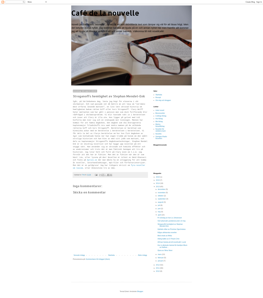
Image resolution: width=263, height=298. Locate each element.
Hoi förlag (159, 119)
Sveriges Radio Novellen (161, 137)
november (162, 193)
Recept (158, 97)
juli (159, 205)
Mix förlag (159, 121)
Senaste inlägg (79, 255)
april (159, 215)
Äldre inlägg (142, 255)
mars (160, 254)
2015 (158, 180)
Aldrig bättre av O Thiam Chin (168, 239)
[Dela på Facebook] (108, 175)
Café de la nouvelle (105, 12)
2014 (158, 183)
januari (160, 261)
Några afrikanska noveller (167, 232)
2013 (158, 187)
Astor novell (159, 110)
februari (161, 258)
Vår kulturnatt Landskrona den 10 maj (171, 221)
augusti (161, 202)
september (162, 199)
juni (159, 209)
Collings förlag (160, 116)
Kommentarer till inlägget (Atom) (98, 259)
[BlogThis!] (103, 175)
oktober (161, 196)
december (162, 189)
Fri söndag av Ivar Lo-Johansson (170, 218)
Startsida (111, 255)
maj (159, 212)
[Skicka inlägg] (96, 175)
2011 (158, 268)
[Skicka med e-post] (100, 175)
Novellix (158, 134)
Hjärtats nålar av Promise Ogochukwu (172, 229)
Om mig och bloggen (163, 100)
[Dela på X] (105, 175)
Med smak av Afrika (165, 236)
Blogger (140, 291)
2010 (158, 271)
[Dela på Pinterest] (111, 175)
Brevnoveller (160, 113)
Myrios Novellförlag (160, 125)
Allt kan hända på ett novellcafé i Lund (172, 242)
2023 (158, 177)
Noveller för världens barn (160, 130)
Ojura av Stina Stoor (165, 250)
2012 (158, 265)
